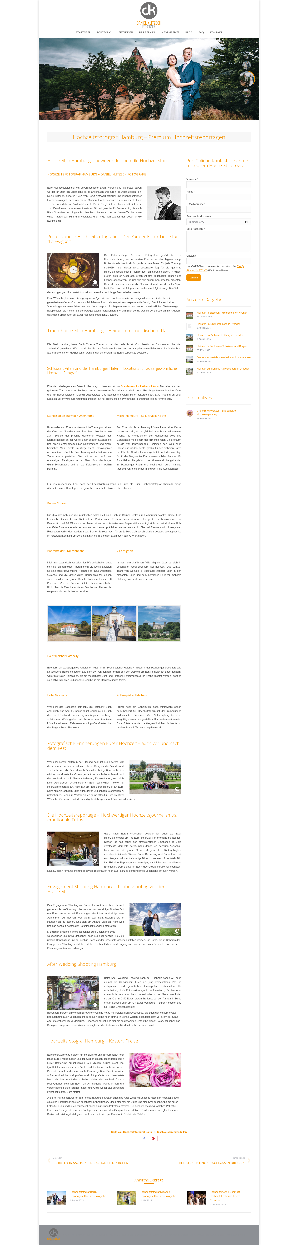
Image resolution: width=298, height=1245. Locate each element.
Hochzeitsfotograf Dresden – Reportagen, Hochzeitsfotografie (158, 1193)
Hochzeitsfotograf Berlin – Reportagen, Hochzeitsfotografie (88, 1193)
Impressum (232, 1235)
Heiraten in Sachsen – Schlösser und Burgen (222, 346)
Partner (242, 1235)
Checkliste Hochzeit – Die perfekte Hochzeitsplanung (216, 412)
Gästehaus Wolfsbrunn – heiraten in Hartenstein (224, 357)
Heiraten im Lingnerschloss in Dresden (218, 323)
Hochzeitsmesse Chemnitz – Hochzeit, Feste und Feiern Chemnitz (226, 1196)
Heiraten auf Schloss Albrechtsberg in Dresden (223, 368)
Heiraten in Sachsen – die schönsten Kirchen (222, 312)
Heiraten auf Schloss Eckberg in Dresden (220, 335)
